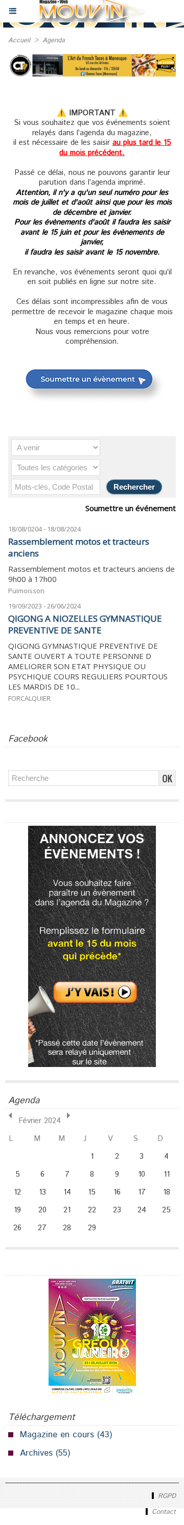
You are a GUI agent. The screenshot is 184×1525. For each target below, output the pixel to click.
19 (17, 1210)
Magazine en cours (57, 1435)
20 (42, 1210)
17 (142, 1192)
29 (92, 1228)
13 (42, 1192)
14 (67, 1192)
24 (141, 1210)
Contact (163, 1512)
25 (166, 1210)
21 (67, 1210)
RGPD (166, 1496)
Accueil (19, 40)
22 (92, 1210)
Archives (36, 1453)
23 (117, 1210)
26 (17, 1228)
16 (117, 1192)
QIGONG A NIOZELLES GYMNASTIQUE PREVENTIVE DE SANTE (85, 624)
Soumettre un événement (130, 508)
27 (42, 1228)
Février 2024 (39, 1120)
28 (67, 1228)
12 (17, 1192)
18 (166, 1192)
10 (141, 1174)
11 (167, 1174)
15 (92, 1192)
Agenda (53, 40)
